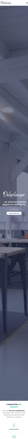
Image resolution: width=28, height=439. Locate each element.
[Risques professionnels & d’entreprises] (14, 436)
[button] (27, 3)
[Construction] (14, 425)
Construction (14, 429)
